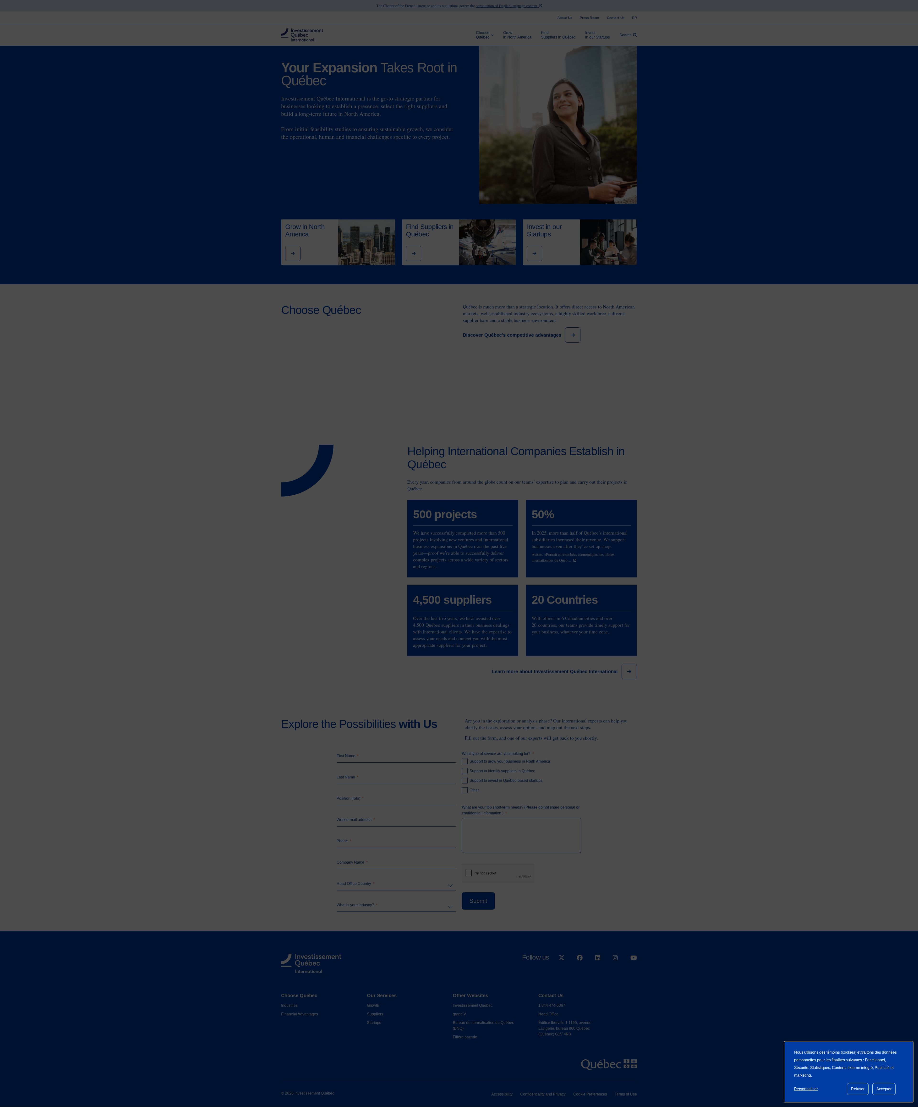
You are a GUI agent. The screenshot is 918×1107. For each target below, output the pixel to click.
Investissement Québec (472, 1005)
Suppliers (375, 1014)
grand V (459, 1014)
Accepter (883, 1089)
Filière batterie (465, 1037)
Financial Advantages (299, 1014)
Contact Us (550, 995)
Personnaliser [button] (806, 1089)
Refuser (857, 1089)
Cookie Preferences (590, 1094)
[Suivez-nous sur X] (561, 970)
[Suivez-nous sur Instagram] (615, 970)
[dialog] (848, 1071)
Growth (373, 1005)
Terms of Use (626, 1094)
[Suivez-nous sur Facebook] (580, 970)
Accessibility (502, 1094)
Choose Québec (299, 995)
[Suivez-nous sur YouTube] (633, 970)
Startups (374, 1023)
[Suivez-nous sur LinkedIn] (597, 970)
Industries (289, 1005)
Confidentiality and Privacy (543, 1094)
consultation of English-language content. (507, 5)
